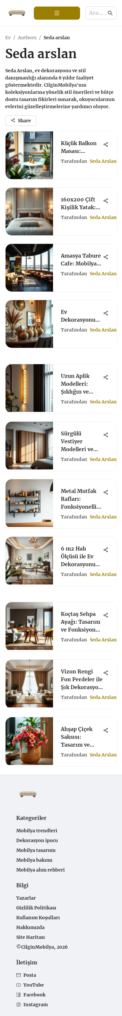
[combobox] (97, 13)
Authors (27, 38)
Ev (8, 38)
